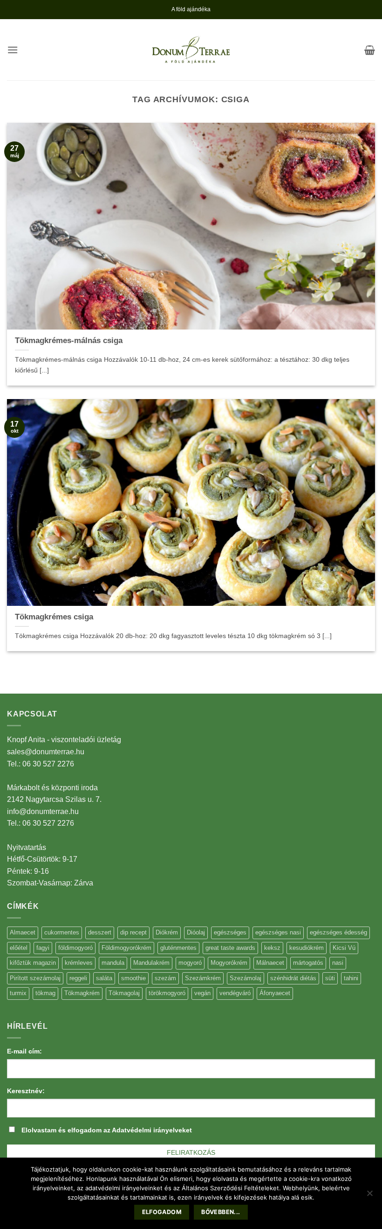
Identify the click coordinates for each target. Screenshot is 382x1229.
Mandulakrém (151, 962)
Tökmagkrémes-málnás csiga (69, 340)
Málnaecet (270, 962)
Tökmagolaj (124, 993)
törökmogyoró (167, 993)
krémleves (79, 962)
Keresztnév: (26, 1091)
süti (330, 978)
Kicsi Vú (344, 947)
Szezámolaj (245, 978)
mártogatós (308, 962)
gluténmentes (178, 947)
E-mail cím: (24, 1051)
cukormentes (61, 932)
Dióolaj (196, 932)
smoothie (133, 978)
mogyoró (190, 962)
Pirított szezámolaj (35, 978)
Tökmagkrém (82, 993)
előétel (18, 947)
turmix (18, 993)
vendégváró (235, 993)
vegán (202, 993)
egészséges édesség (338, 932)
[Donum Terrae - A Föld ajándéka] (191, 49)
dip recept (133, 932)
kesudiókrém (306, 947)
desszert (99, 932)
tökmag (45, 993)
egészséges (230, 932)
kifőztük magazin (33, 962)
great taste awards (230, 947)
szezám (165, 978)
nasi (337, 962)
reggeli (78, 978)
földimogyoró (75, 947)
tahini (351, 978)
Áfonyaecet (274, 993)
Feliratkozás (191, 1152)
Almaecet (22, 932)
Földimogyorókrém (126, 947)
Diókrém (167, 932)
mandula (113, 962)
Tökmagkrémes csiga (54, 616)
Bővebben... (220, 1211)
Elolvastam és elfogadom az (106, 1130)
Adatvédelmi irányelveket (152, 1130)
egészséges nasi (278, 932)
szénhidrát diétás (293, 978)
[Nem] (369, 1195)
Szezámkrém (203, 978)
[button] (12, 49)
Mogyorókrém (229, 962)
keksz (272, 947)
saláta (104, 978)
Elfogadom (162, 1211)
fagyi (42, 947)
